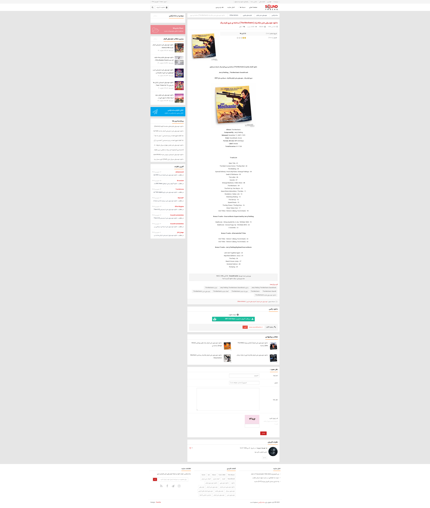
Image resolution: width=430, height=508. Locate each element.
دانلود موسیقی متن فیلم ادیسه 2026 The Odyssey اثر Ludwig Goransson (155, 175)
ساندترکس (275, 15)
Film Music (231, 475)
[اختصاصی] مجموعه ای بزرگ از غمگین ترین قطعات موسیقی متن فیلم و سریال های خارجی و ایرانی (168, 150)
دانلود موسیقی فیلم (211, 483)
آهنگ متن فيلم (206, 479)
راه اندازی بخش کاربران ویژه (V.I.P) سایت (266, 481)
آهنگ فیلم (216, 479)
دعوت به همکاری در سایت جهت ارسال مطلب (265, 478)
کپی (245, 327)
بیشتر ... (154, 16)
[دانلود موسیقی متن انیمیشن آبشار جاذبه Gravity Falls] (179, 48)
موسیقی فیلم (219, 491)
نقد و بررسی (220, 7)
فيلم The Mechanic (211, 288)
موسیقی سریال (230, 491)
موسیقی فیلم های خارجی (205, 491)
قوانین (269, 2)
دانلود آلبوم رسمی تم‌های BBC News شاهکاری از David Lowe (159, 184)
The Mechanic (255, 291)
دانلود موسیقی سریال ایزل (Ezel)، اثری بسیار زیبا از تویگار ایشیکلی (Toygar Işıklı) (168, 159)
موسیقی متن (231, 495)
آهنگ (223, 479)
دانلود (233, 483)
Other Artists (234, 15)
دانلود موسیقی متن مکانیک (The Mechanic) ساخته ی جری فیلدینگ (249, 23)
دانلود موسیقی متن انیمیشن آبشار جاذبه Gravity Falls (168, 131)
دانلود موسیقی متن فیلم (227, 487)
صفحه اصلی (253, 7)
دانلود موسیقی (224, 483)
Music (214, 475)
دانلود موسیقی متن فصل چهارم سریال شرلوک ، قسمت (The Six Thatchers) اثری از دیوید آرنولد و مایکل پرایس (168, 145)
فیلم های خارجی (247, 15)
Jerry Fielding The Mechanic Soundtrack (264, 288)
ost (209, 475)
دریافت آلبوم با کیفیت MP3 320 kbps (237, 319)
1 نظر (241, 27)
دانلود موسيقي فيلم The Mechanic (265, 295)
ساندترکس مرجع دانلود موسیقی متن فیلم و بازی (271, 7)
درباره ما (276, 2)
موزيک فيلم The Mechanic (239, 291)
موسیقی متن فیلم (261, 15)
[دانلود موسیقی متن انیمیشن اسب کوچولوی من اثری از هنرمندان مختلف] (179, 73)
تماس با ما (254, 2)
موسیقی (201, 487)
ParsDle (158, 502)
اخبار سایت (231, 7)
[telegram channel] (173, 486)
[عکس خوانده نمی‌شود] (252, 419)
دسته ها (242, 7)
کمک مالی (262, 2)
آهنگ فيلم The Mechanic (220, 291)
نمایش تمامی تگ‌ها (205, 495)
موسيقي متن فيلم (212, 487)
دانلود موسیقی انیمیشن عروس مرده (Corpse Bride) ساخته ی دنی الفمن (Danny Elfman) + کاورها (168, 155)
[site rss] (161, 486)
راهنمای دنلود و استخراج (241, 2)
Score (203, 475)
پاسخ (264, 457)
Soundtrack (231, 479)
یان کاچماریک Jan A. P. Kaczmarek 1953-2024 (265, 474)
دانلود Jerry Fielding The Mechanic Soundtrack (234, 288)
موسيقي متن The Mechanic (201, 291)
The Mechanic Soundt (269, 291)
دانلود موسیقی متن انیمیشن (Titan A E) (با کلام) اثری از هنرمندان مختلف (155, 209)
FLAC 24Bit (222, 475)
